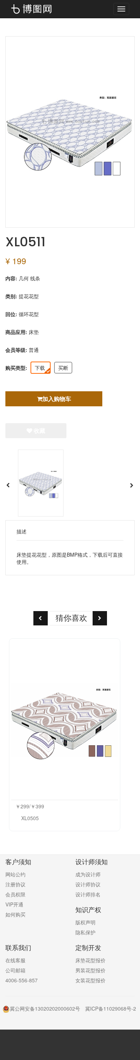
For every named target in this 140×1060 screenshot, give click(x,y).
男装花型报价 (90, 970)
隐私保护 (85, 932)
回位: (11, 314)
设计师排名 (88, 894)
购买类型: (16, 367)
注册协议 (15, 884)
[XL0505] (64, 720)
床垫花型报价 (90, 960)
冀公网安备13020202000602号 (45, 1008)
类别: (11, 296)
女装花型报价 (90, 980)
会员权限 (15, 894)
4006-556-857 (21, 980)
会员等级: (16, 349)
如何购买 (15, 914)
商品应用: (16, 331)
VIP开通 (14, 904)
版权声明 (85, 922)
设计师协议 (88, 884)
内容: (11, 278)
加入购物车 (56, 399)
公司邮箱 (15, 970)
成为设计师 (88, 874)
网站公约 (15, 874)
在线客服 (15, 960)
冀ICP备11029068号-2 (110, 1008)
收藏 (38, 430)
